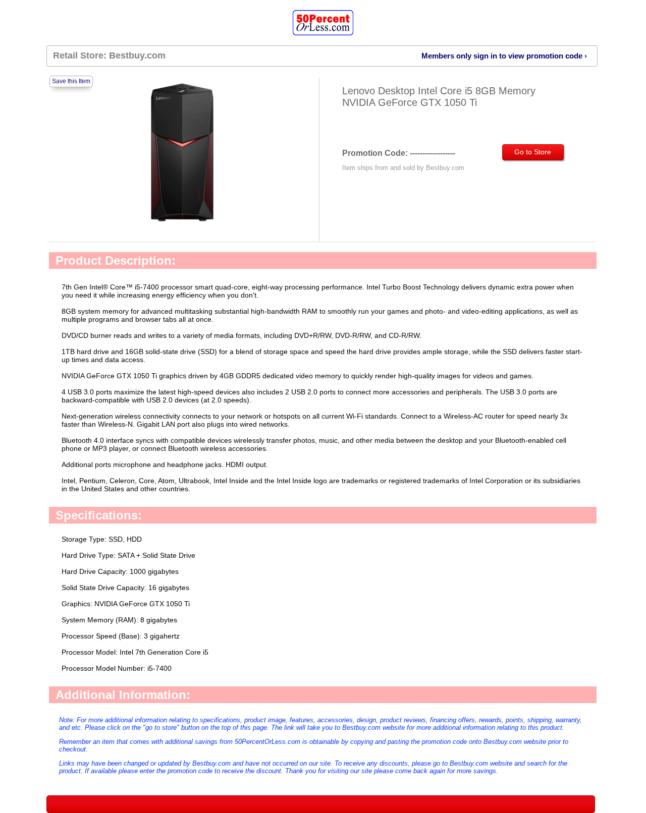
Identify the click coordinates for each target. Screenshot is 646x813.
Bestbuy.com (137, 55)
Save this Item (71, 81)
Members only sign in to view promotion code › (504, 55)
